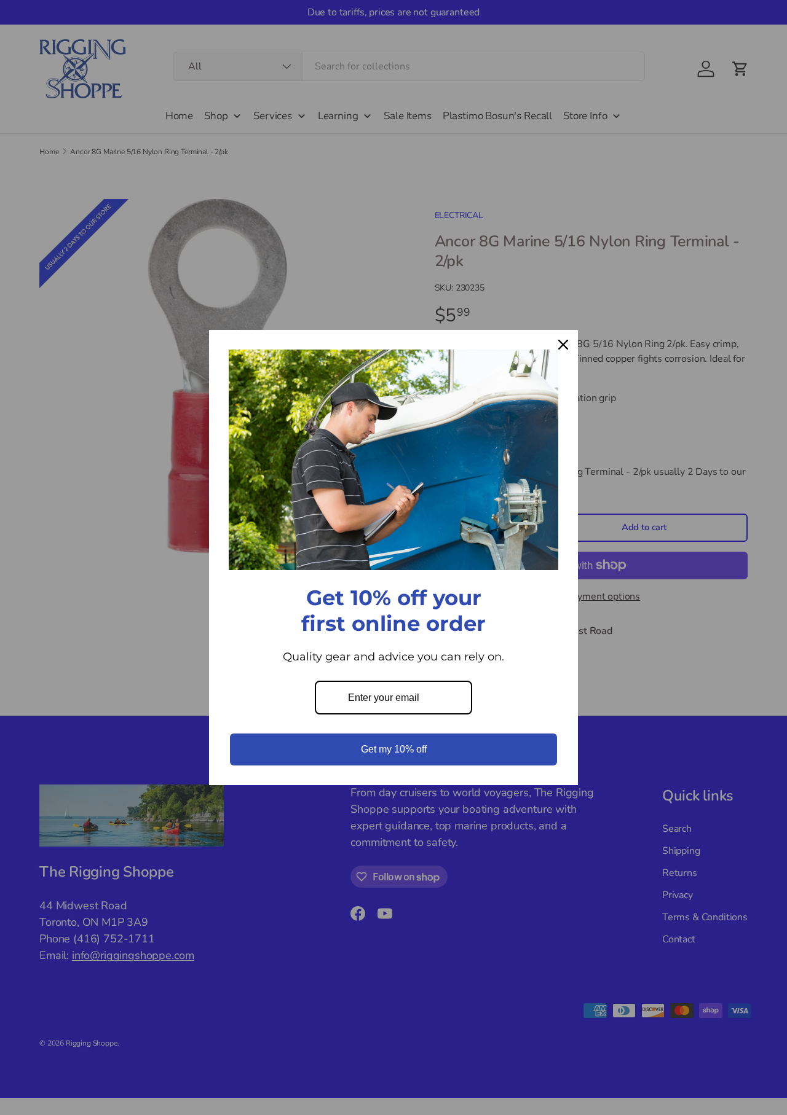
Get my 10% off (394, 749)
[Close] (563, 344)
